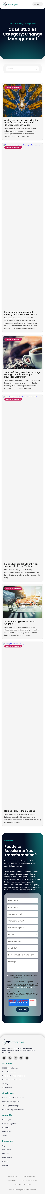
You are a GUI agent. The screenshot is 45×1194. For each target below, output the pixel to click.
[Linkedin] (4, 1058)
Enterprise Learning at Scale (11, 1102)
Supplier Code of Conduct (23, 1184)
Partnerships (6, 1132)
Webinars (5, 1165)
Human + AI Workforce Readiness (13, 1098)
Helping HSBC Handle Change (19, 810)
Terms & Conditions (20, 987)
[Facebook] (27, 1058)
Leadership (6, 1128)
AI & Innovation (7, 1088)
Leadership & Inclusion (9, 1072)
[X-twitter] (10, 1058)
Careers (4, 1136)
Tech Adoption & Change (10, 1106)
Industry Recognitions (9, 1124)
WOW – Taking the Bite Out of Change (19, 622)
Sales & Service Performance (11, 1080)
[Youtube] (21, 1058)
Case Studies (6, 1150)
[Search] (37, 68)
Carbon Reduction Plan (29, 1181)
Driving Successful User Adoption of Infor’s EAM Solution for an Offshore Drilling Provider (21, 122)
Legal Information (29, 1177)
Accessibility (12, 1181)
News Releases (7, 1158)
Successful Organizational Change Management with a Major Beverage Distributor (22, 374)
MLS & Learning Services (10, 1068)
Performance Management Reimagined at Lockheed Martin (20, 313)
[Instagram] (16, 1058)
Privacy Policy (12, 1177)
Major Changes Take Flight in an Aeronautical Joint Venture (21, 565)
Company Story (7, 1120)
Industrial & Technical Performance (13, 1076)
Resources (5, 1154)
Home (11, 24)
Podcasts (5, 1162)
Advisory (5, 1084)
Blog (3, 1146)
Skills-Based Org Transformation (13, 1110)
